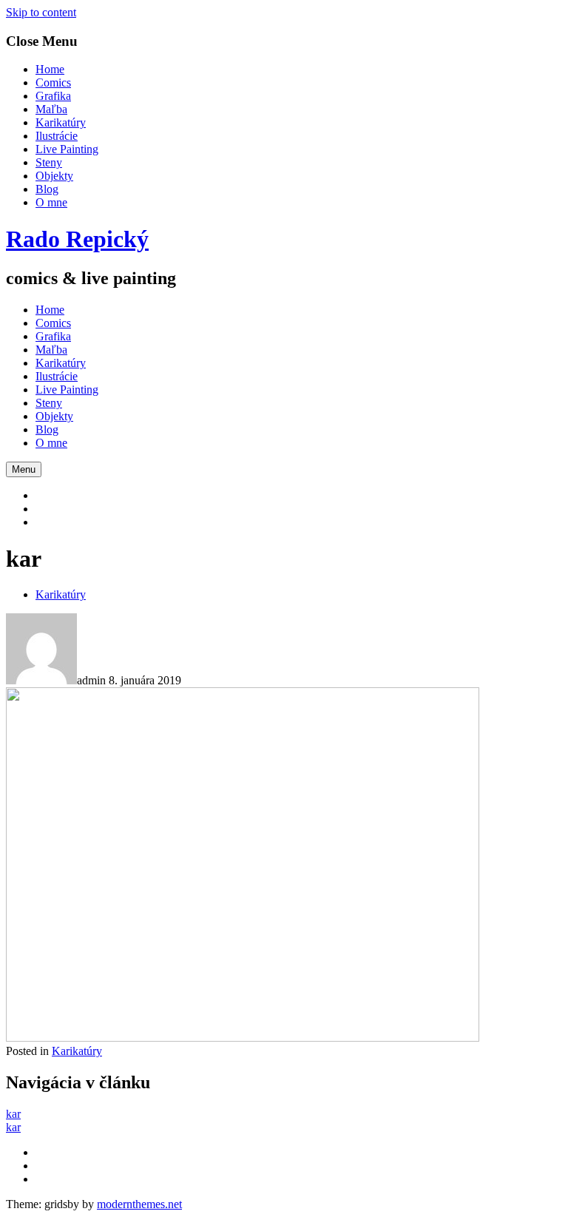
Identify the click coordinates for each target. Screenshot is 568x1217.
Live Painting (67, 149)
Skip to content (41, 12)
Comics (53, 82)
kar (13, 1114)
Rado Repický (77, 239)
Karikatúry (61, 122)
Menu (24, 469)
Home (50, 69)
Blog (47, 189)
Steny (49, 162)
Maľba (51, 109)
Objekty (54, 175)
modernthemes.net (139, 1204)
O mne (51, 202)
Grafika (53, 96)
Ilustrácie (57, 135)
